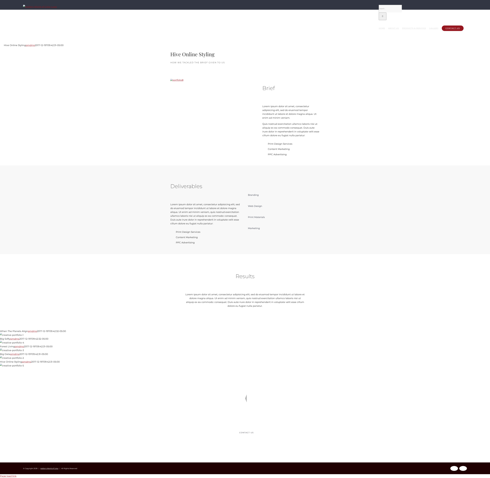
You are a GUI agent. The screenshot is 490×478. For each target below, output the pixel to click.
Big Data (245, 358)
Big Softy (245, 342)
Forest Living (245, 350)
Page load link (8, 476)
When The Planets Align (245, 335)
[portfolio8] (176, 80)
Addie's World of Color (49, 468)
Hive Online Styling (245, 365)
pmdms (30, 45)
